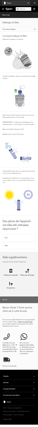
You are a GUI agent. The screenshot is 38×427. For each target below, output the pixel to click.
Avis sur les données (19, 415)
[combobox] (16, 3)
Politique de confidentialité (14, 408)
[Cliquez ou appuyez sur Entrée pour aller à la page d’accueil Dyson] (9, 10)
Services (6, 382)
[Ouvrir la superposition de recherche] (23, 9)
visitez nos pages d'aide (25, 322)
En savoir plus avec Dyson (11, 395)
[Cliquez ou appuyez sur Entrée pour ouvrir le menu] (3, 9)
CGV (4, 408)
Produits (5, 376)
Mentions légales (7, 415)
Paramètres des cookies (23, 411)
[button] (19, 29)
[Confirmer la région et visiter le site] (34, 3)
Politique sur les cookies (9, 411)
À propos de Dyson (9, 389)
